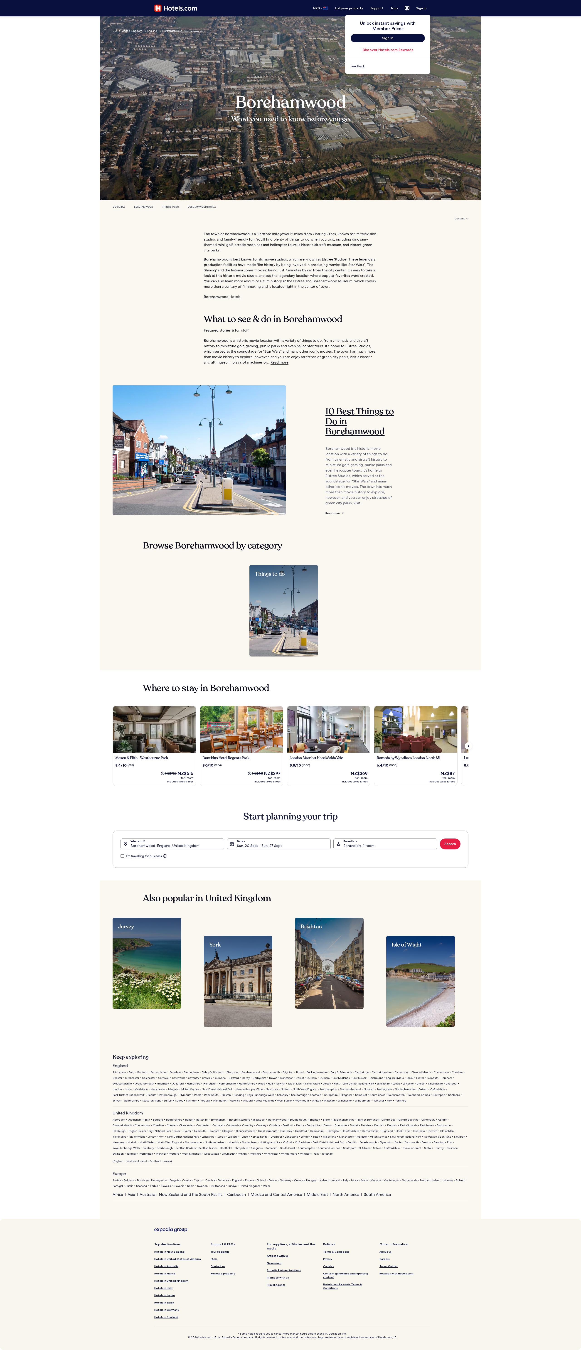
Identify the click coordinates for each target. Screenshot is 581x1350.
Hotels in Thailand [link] (166, 1317)
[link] (387, 66)
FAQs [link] (214, 1259)
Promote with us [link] (278, 1277)
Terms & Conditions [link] (336, 1251)
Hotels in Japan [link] (164, 1295)
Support (376, 8)
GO (115, 31)
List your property (349, 8)
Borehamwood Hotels (202, 206)
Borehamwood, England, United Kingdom (164, 845)
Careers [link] (384, 1259)
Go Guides (119, 206)
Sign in (421, 8)
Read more (279, 362)
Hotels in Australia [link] (166, 1266)
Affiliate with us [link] (277, 1255)
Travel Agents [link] (276, 1284)
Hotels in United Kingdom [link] (171, 1280)
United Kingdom (132, 31)
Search (450, 844)
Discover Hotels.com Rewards (388, 50)
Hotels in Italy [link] (163, 1288)
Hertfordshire (170, 31)
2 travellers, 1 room (358, 845)
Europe (119, 1173)
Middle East (317, 1194)
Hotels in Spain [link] (164, 1302)
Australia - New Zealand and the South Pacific (181, 1194)
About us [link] (385, 1251)
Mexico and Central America (276, 1194)
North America (345, 1194)
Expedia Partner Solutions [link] (284, 1270)
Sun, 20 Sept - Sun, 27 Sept (259, 845)
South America (377, 1194)
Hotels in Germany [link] (166, 1309)
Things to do (170, 206)
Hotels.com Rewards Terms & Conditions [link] (342, 1286)
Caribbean (236, 1194)
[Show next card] (468, 746)
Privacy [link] (327, 1259)
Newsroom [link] (274, 1263)
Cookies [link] (328, 1266)
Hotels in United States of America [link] (177, 1259)
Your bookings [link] (220, 1251)
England (152, 31)
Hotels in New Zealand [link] (169, 1251)
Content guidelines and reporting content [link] (345, 1275)
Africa (118, 1194)
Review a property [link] (223, 1273)
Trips (394, 8)
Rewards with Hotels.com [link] (396, 1273)
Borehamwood (143, 206)
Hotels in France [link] (164, 1273)
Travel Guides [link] (388, 1266)
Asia (131, 1194)
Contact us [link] (218, 1266)
